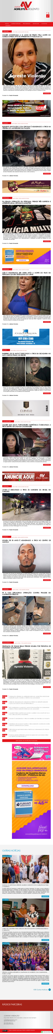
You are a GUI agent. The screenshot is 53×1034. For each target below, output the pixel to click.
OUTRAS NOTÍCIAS (15, 23)
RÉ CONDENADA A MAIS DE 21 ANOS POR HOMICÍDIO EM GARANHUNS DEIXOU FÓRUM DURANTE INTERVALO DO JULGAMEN (29, 708)
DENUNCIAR (36, 23)
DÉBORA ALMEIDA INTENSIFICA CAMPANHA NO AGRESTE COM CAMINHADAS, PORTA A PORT (24, 973)
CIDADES (7, 25)
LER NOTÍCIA (47, 93)
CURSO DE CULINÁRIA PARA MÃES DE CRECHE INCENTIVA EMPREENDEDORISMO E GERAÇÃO (25, 929)
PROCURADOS (26, 23)
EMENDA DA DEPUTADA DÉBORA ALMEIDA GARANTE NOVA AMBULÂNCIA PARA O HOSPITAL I (25, 885)
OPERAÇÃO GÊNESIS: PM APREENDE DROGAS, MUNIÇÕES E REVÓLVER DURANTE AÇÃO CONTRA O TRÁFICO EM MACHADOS (29, 697)
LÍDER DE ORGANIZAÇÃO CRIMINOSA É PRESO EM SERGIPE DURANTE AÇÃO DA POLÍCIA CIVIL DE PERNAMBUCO (28, 702)
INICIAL (7, 23)
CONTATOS (44, 23)
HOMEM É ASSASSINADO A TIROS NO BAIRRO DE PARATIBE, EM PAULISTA (29, 718)
